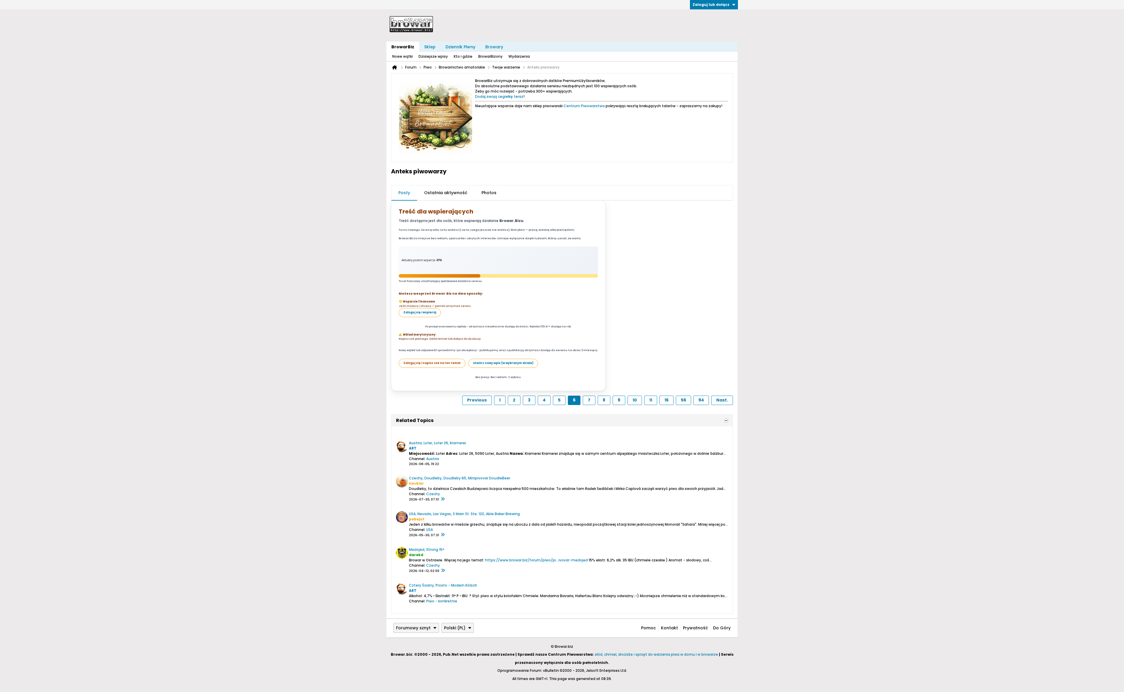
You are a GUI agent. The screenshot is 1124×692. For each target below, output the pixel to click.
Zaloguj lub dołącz (711, 4)
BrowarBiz (402, 47)
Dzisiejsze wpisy (433, 56)
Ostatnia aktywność (445, 193)
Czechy (433, 493)
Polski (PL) (454, 628)
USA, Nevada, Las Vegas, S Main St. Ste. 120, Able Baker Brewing (464, 513)
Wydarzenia (519, 56)
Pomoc (648, 628)
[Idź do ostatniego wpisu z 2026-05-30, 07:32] (442, 535)
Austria (432, 458)
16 (666, 400)
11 (650, 400)
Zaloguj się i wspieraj (419, 312)
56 (683, 400)
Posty (404, 193)
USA (429, 529)
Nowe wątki (402, 56)
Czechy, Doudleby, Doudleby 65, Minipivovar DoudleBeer (459, 478)
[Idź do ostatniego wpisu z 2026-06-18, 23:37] (443, 570)
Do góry (722, 628)
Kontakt (669, 628)
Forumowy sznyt (413, 628)
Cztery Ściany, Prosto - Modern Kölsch (443, 585)
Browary (494, 47)
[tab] (404, 193)
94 (701, 400)
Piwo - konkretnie (441, 601)
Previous (477, 400)
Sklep (430, 47)
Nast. (722, 400)
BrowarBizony (490, 56)
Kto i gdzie (463, 56)
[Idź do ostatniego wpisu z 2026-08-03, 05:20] (442, 499)
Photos (489, 193)
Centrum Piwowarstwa (584, 105)
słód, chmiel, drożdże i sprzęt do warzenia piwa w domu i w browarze (656, 654)
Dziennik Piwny (460, 47)
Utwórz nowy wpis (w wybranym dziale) (503, 363)
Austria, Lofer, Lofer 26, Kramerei (437, 442)
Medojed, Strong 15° (426, 549)
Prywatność (695, 628)
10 (635, 400)
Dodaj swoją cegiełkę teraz (499, 96)
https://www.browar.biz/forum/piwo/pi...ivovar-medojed (536, 560)
